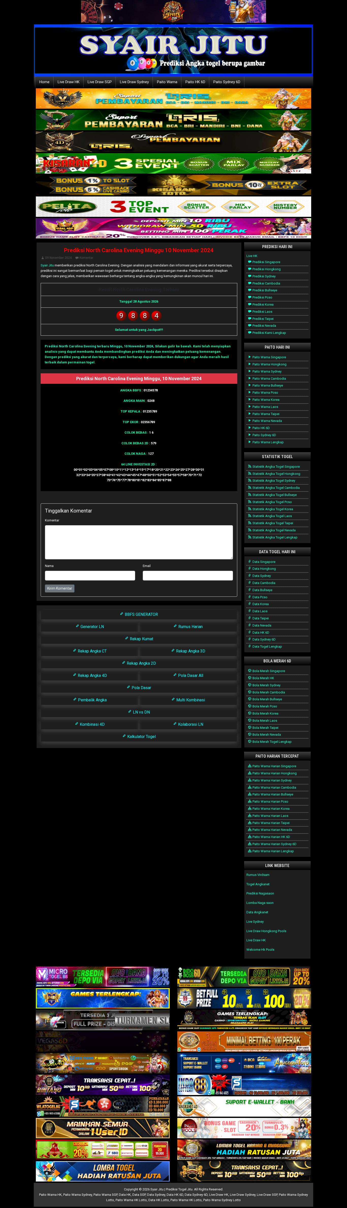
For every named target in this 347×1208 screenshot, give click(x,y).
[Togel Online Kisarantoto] (173, 185)
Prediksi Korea (263, 304)
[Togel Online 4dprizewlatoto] (103, 1128)
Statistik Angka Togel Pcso (272, 502)
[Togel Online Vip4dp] (244, 1020)
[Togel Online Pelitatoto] (173, 207)
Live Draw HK (69, 82)
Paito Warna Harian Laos (270, 816)
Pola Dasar (141, 687)
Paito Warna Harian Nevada (272, 830)
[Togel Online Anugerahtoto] (244, 1063)
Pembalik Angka (92, 700)
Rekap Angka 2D (141, 663)
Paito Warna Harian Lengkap (273, 851)
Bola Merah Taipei (265, 728)
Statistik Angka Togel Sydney (273, 480)
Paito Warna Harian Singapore (274, 766)
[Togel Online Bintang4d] (103, 1085)
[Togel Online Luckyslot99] (244, 999)
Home (44, 82)
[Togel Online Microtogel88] (103, 977)
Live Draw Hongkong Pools (266, 931)
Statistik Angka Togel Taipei (272, 523)
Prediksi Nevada (264, 326)
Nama (49, 566)
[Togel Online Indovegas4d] (244, 1172)
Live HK (251, 256)
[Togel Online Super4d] (173, 142)
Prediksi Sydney (264, 276)
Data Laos (259, 611)
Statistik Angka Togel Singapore (276, 466)
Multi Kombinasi (190, 700)
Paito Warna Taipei (265, 414)
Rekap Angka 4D (92, 675)
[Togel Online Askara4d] (103, 1063)
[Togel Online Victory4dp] (103, 999)
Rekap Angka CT (92, 651)
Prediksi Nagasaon (260, 893)
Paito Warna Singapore (269, 357)
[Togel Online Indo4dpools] (103, 1172)
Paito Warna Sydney (266, 371)
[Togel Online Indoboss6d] (244, 977)
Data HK (125, 1195)
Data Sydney (261, 576)
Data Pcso (259, 597)
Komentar (86, 258)
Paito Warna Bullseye (267, 385)
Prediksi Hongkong (266, 269)
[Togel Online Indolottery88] (244, 1085)
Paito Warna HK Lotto (131, 1200)
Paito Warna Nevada (267, 421)
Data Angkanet (257, 912)
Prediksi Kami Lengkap (269, 333)
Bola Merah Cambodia (268, 692)
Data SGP (139, 1195)
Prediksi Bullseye (264, 290)
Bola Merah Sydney (266, 685)
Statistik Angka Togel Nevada (274, 530)
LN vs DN (141, 712)
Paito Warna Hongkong (269, 364)
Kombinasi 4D (92, 724)
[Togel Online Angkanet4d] (244, 1107)
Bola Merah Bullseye (267, 699)
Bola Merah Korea (265, 713)
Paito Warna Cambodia (269, 378)
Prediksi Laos (262, 312)
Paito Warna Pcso (265, 392)
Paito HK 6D (195, 82)
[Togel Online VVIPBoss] (173, 99)
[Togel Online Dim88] (173, 120)
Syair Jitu (47, 265)
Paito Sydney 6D (226, 82)
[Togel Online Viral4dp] (173, 229)
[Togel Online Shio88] (244, 1150)
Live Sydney (255, 921)
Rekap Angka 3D (190, 651)
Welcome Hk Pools (260, 949)
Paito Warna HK (50, 1195)
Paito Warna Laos (265, 407)
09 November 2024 (58, 258)
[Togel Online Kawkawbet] (103, 1020)
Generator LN (92, 626)
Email (147, 566)
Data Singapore (263, 562)
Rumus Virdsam (258, 875)
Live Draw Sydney (134, 82)
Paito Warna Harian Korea (271, 809)
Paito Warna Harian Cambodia (274, 787)
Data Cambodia (263, 583)
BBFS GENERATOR (141, 614)
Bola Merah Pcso (264, 706)
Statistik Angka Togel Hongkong (276, 474)
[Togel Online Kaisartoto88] (103, 1150)
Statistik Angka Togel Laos (272, 516)
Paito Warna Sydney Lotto (222, 1200)
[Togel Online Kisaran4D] (173, 164)
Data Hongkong (264, 569)
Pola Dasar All (190, 675)
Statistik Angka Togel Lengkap (274, 537)
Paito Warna (167, 82)
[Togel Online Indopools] (244, 1128)
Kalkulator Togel (141, 736)
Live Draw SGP (100, 82)
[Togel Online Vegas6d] (103, 1042)
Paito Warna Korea (265, 400)
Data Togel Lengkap (267, 646)
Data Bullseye (262, 590)
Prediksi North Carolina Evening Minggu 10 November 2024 (139, 250)
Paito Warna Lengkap (268, 442)
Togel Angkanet (258, 884)
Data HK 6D (260, 632)
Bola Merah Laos (264, 720)
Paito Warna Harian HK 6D (271, 837)
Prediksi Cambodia (266, 283)
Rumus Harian (190, 626)
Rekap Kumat (141, 638)
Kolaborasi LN (190, 724)
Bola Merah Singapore (268, 671)
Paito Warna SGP (105, 1195)
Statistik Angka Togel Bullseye (274, 495)
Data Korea (260, 604)
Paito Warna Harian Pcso (270, 801)
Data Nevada (261, 625)
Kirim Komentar (59, 588)
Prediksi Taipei (263, 319)
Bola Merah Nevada (266, 734)
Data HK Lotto (158, 1200)
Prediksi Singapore (266, 262)
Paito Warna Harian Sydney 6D (274, 844)
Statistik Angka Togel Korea (272, 509)
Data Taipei (260, 618)
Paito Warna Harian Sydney (272, 780)
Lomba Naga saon (260, 903)
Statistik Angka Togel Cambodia (276, 488)
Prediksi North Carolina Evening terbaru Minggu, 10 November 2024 (99, 346)
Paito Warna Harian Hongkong (274, 773)
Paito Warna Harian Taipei (271, 823)
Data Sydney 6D (264, 639)
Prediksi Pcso (262, 297)
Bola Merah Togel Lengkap (272, 742)
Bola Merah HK (263, 678)
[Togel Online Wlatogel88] (103, 1107)
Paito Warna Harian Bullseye (272, 794)
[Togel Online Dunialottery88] (244, 1042)
